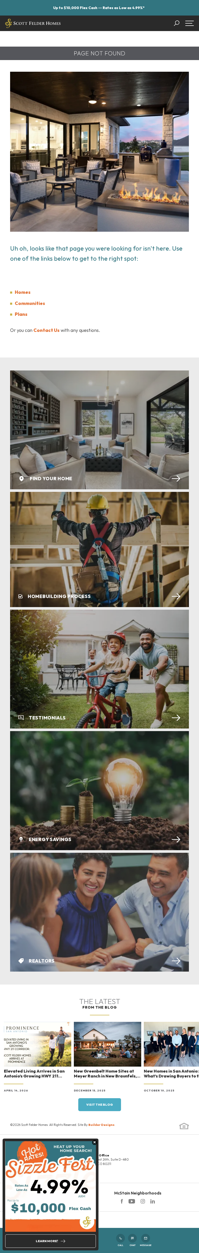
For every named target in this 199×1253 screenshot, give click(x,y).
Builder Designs (101, 1125)
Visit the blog (99, 1104)
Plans (21, 314)
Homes (23, 292)
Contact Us (46, 330)
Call (120, 1245)
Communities (30, 303)
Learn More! (47, 1241)
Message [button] (145, 1245)
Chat (133, 1245)
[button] (179, 23)
